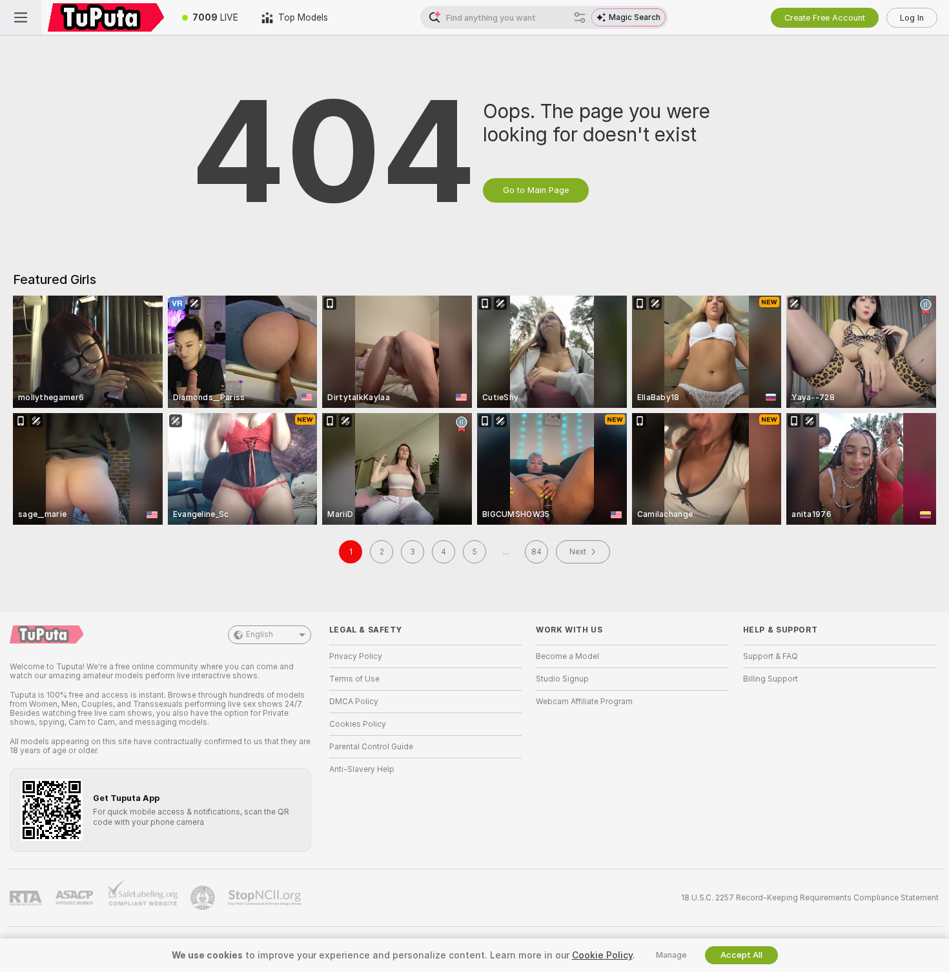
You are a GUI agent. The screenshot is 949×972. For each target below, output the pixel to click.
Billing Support (770, 678)
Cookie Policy (602, 955)
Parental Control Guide (371, 746)
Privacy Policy (355, 656)
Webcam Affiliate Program (584, 701)
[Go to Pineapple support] (204, 898)
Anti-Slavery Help (361, 769)
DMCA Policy (353, 701)
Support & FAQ (770, 656)
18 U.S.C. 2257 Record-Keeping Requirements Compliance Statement (810, 897)
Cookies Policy (357, 724)
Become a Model (567, 656)
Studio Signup (562, 678)
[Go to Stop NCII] (266, 898)
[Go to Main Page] (105, 17)
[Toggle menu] (20, 17)
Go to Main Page (536, 190)
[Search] (580, 17)
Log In (912, 18)
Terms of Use (354, 678)
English (259, 634)
